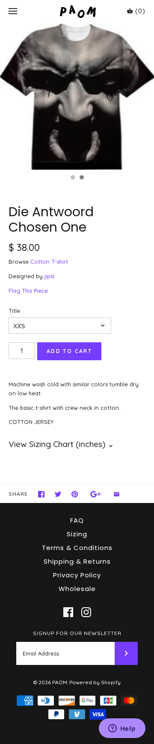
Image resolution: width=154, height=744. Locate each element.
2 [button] (81, 178)
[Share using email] (116, 494)
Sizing (77, 533)
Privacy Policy (77, 574)
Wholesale (77, 588)
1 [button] (72, 178)
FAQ (77, 520)
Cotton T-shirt (49, 261)
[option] (77, 96)
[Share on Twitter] (58, 494)
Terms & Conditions (77, 547)
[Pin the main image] (74, 494)
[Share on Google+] (95, 494)
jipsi (49, 276)
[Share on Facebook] (41, 494)
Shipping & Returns (77, 561)
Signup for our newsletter (77, 633)
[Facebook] (68, 612)
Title (14, 310)
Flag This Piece (28, 290)
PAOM (59, 682)
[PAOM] (77, 11)
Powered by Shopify (95, 682)
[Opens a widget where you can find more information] (121, 729)
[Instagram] (86, 612)
